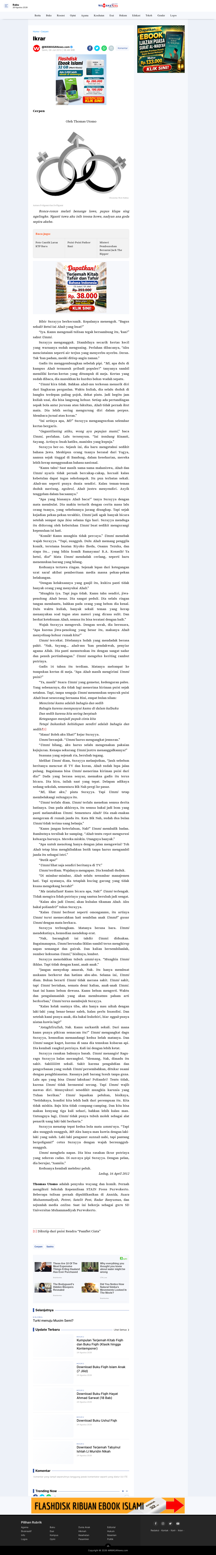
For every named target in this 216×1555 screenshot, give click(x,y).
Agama (84, 15)
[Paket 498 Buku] (81, 287)
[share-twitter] (97, 48)
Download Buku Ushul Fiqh (97, 1420)
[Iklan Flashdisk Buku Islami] (108, 1505)
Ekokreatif (26, 1531)
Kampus (54, 1535)
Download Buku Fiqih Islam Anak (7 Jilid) (101, 1369)
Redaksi (155, 1530)
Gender (161, 15)
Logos (173, 15)
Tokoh (149, 15)
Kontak (164, 1530)
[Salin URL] (111, 48)
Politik (110, 1539)
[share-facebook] (90, 48)
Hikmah (82, 1531)
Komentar (122, 48)
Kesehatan (99, 15)
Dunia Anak (84, 1527)
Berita (38, 15)
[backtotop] (108, 1546)
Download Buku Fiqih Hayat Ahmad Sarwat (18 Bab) (97, 1396)
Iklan (180, 1530)
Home (36, 31)
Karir (173, 1530)
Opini (73, 15)
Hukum (123, 15)
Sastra (49, 1246)
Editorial (111, 1527)
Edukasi (136, 15)
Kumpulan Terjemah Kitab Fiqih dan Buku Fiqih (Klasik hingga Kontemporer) (100, 1344)
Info (23, 1535)
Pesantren (83, 1539)
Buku (49, 15)
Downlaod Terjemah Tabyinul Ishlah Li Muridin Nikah (98, 1449)
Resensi (61, 15)
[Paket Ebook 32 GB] (81, 79)
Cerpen (38, 1246)
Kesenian (111, 1535)
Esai (112, 15)
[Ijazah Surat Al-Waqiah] (161, 48)
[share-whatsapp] (104, 48)
